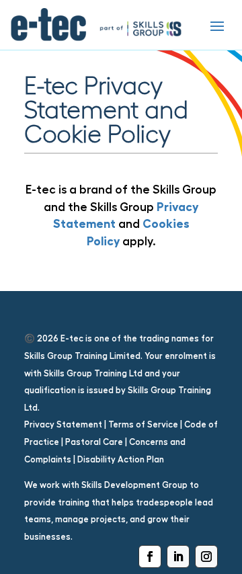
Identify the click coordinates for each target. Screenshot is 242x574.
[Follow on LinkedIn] (178, 556)
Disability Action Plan (120, 459)
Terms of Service (143, 424)
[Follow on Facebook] (149, 556)
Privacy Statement (63, 424)
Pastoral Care (94, 442)
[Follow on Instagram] (206, 556)
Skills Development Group (134, 485)
